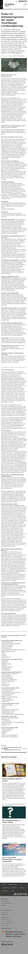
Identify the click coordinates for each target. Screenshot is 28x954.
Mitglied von (4, 917)
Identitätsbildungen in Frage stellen (11, 821)
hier (6, 444)
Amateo (6, 925)
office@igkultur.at (4, 912)
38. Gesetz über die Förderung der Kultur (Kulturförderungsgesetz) (13, 407)
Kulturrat (3, 923)
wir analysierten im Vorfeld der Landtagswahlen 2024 (12, 377)
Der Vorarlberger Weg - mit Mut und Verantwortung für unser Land (13, 130)
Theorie (9, 804)
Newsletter (14, 887)
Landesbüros (5, 887)
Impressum (22, 887)
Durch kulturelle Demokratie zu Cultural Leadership (12, 859)
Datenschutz (5, 891)
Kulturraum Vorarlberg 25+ (7, 428)
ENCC (2, 925)
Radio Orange (9, 923)
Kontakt (4, 884)
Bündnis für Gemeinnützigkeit (7, 921)
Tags (12, 891)
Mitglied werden (13, 884)
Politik (11, 56)
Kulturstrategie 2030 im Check (12, 779)
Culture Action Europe (5, 919)
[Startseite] (11, 4)
